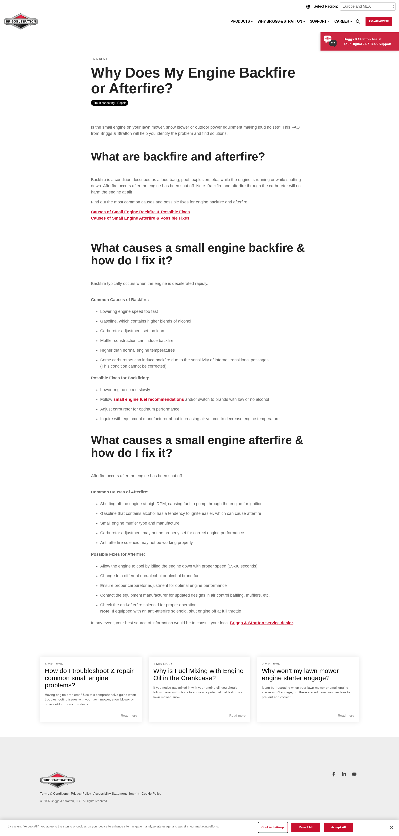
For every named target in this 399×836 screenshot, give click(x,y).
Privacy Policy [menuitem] (81, 793)
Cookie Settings (272, 827)
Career (341, 21)
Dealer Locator (379, 21)
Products (240, 21)
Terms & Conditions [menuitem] (54, 793)
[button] (334, 774)
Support (318, 21)
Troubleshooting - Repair (109, 103)
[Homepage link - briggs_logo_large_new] (57, 786)
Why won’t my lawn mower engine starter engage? (300, 674)
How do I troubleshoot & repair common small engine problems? (89, 678)
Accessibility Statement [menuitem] (110, 793)
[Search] (358, 21)
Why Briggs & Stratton (280, 21)
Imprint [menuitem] (134, 793)
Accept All (338, 827)
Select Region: (326, 6)
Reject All (306, 827)
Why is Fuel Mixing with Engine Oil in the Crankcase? (198, 674)
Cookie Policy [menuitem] (151, 793)
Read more (129, 715)
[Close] (392, 827)
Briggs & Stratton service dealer (261, 623)
